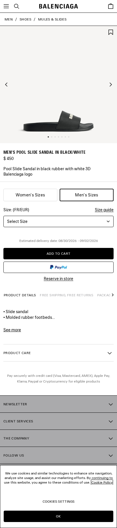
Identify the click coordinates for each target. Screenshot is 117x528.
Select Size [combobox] (17, 221)
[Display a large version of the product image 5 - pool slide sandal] (61, 136)
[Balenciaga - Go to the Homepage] (58, 6)
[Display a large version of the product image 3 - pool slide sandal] (55, 136)
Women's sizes (30, 194)
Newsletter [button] (15, 404)
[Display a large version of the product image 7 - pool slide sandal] (68, 136)
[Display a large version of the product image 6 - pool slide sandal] (65, 136)
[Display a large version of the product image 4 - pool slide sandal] (58, 136)
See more (12, 330)
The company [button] (16, 438)
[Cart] (111, 6)
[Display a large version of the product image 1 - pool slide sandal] (48, 136)
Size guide (104, 209)
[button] (6, 84)
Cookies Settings (59, 501)
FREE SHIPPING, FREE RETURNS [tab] (66, 295)
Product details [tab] (20, 295)
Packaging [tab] (107, 295)
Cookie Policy (101, 482)
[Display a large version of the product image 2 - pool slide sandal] (51, 136)
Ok (58, 516)
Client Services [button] (18, 421)
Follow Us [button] (13, 455)
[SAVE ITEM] (111, 31)
